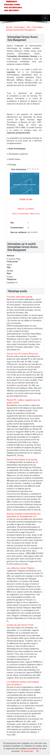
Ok (37, 751)
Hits (12, 222)
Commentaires (16, 227)
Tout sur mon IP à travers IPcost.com (22, 353)
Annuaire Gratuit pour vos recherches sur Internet (13, 6)
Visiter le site (25, 199)
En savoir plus (27, 751)
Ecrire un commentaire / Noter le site (26, 213)
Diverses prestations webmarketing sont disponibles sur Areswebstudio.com (24, 515)
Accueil (9, 27)
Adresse (10, 255)
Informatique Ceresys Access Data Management (24, 28)
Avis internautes (18, 169)
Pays (9, 273)
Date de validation (18, 232)
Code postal (12, 261)
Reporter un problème (26, 209)
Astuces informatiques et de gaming (22, 459)
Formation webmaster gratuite (19, 296)
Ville (9, 267)
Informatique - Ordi (22, 27)
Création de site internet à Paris (20, 625)
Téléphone (11, 279)
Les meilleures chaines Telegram (21, 568)
